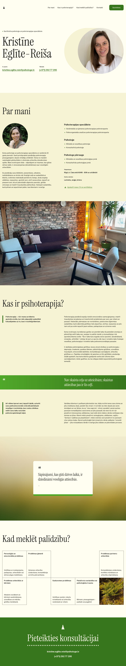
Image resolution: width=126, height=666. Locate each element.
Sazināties (116, 7)
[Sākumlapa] (4, 7)
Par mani (51, 7)
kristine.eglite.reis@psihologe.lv (18, 70)
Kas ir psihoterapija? (65, 7)
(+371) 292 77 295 (48, 70)
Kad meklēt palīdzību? (84, 7)
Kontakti (100, 7)
